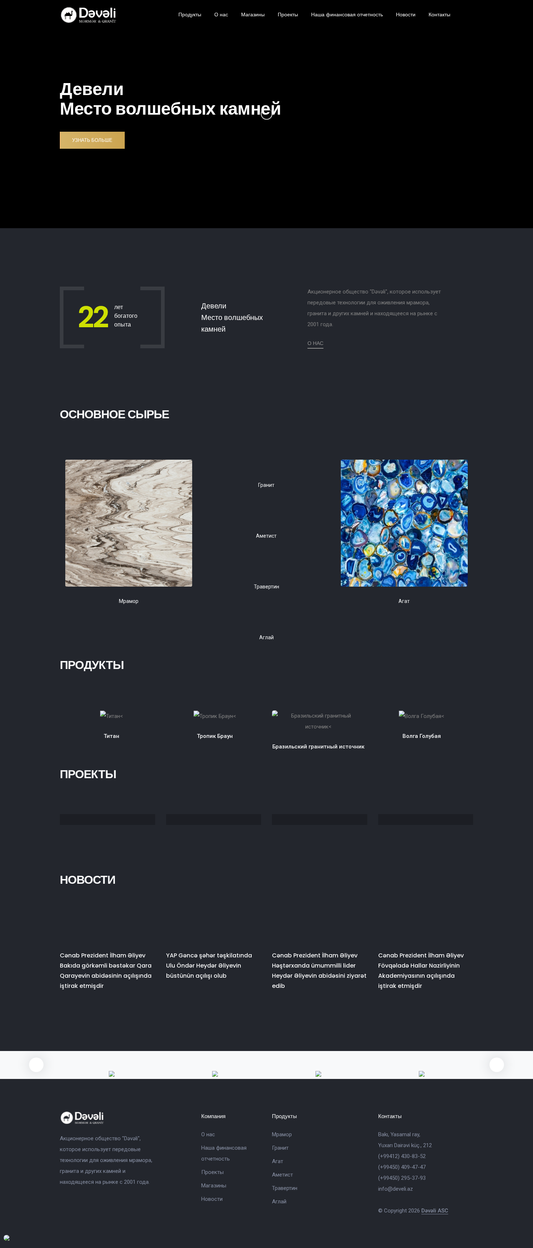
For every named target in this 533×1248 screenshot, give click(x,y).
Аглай (279, 1201)
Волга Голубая (421, 736)
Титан (111, 736)
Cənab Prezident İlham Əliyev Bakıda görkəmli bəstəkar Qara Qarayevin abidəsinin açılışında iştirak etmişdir (106, 970)
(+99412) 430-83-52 (402, 1156)
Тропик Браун (215, 736)
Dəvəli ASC (434, 1210)
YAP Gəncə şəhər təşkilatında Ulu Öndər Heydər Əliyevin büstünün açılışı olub (209, 965)
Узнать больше (92, 140)
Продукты (189, 14)
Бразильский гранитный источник (318, 746)
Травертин (284, 1188)
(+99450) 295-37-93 (402, 1178)
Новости (406, 14)
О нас (221, 14)
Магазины (253, 14)
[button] (496, 1065)
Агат (277, 1161)
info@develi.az (395, 1189)
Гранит (280, 1148)
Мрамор (282, 1134)
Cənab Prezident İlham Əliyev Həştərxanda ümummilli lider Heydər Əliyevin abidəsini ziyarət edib (319, 970)
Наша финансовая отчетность (347, 14)
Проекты (288, 14)
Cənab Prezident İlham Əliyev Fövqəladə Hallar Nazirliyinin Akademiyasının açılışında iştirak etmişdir (421, 970)
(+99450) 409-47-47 (402, 1167)
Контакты (439, 14)
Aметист (282, 1174)
